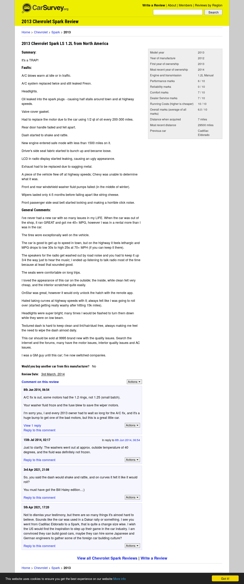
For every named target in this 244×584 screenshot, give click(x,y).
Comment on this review (40, 381)
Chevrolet (41, 32)
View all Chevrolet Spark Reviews (107, 558)
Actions (132, 382)
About (172, 5)
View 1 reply (32, 425)
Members (185, 5)
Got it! (225, 578)
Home (26, 32)
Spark (55, 32)
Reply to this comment (39, 430)
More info (119, 578)
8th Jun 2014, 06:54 (127, 440)
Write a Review (153, 5)
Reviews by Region (208, 5)
